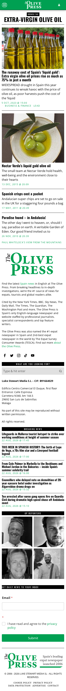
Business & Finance (18, 105)
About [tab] (54, 273)
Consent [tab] (11, 273)
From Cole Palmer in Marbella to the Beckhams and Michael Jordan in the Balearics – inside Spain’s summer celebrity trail (32, 467)
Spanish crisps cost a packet (22, 194)
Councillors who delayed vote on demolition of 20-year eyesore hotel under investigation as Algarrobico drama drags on (32, 483)
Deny (33, 422)
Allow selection (33, 405)
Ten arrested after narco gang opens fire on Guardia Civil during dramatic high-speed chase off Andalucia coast (33, 500)
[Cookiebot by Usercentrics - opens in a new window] (46, 263)
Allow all (33, 389)
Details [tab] (33, 273)
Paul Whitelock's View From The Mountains (32, 242)
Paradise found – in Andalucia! (24, 217)
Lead (37, 105)
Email (7, 598)
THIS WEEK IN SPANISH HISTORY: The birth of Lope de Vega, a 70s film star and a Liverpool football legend (32, 450)
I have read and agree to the (32, 626)
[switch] (56, 348)
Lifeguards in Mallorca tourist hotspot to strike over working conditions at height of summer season (33, 435)
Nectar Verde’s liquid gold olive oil (26, 166)
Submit (33, 638)
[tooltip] (17, 532)
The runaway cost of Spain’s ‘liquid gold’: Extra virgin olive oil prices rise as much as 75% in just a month (32, 76)
